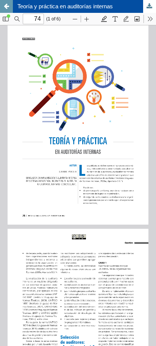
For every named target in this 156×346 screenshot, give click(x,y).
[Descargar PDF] (149, 6)
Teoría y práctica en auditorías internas (65, 6)
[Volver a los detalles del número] (6, 6)
